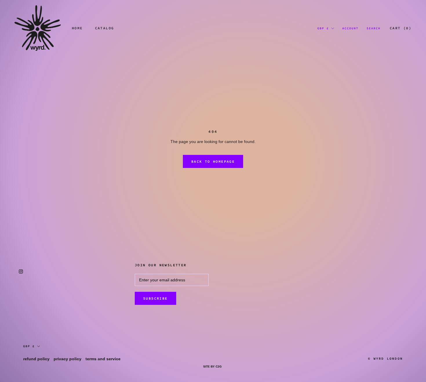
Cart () (401, 28)
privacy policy (67, 358)
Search (374, 28)
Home (77, 28)
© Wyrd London (385, 358)
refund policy (36, 358)
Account (350, 28)
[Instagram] (21, 271)
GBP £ (323, 28)
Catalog (104, 28)
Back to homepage (213, 161)
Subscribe (155, 298)
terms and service (103, 358)
